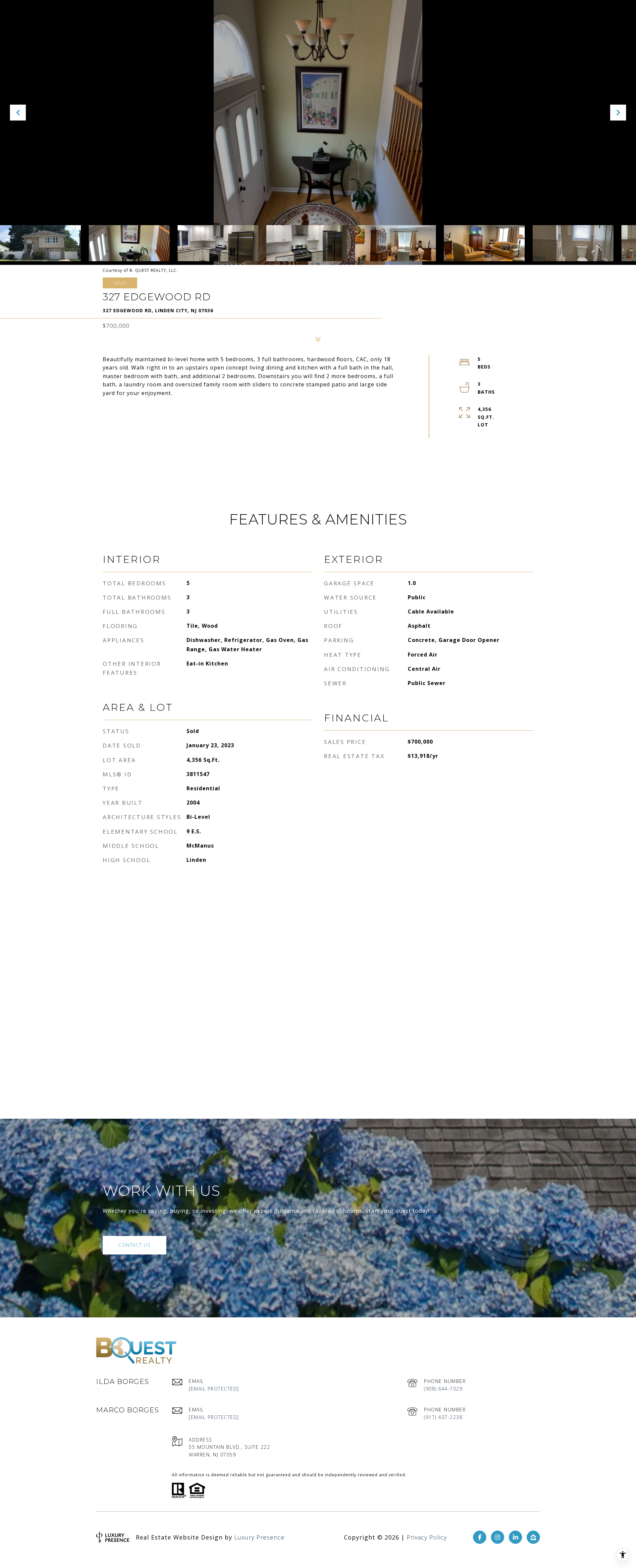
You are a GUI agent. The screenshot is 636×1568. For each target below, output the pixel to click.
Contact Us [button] (134, 1245)
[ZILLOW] (533, 1537)
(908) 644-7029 (443, 1389)
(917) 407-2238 (443, 1417)
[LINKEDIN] (515, 1537)
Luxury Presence (259, 1537)
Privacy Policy (427, 1537)
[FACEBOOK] (479, 1537)
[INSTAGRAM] (497, 1537)
